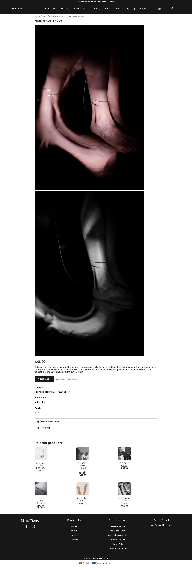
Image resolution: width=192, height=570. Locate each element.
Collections (122, 9)
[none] (161, 9)
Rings (108, 9)
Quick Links (74, 520)
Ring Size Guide (117, 530)
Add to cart (44, 378)
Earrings (95, 9)
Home (37, 16)
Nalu (64, 16)
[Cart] (172, 9)
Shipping (45, 427)
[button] (96, 422)
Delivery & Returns (118, 539)
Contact (74, 539)
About (143, 9)
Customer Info (117, 520)
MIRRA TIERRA (18, 8)
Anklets (65, 9)
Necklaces (49, 9)
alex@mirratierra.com (161, 525)
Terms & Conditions (117, 548)
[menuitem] (161, 9)
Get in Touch (162, 520)
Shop (44, 16)
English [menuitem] (86, 563)
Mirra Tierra (30, 520)
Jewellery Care (118, 526)
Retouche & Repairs (117, 535)
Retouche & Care (49, 421)
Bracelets (79, 9)
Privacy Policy (118, 544)
